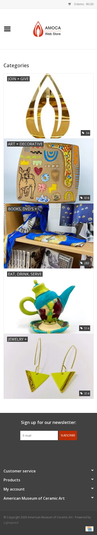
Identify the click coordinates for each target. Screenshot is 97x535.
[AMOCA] (56, 28)
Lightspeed (11, 523)
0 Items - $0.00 (83, 4)
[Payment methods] (88, 529)
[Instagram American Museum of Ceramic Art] (65, 450)
